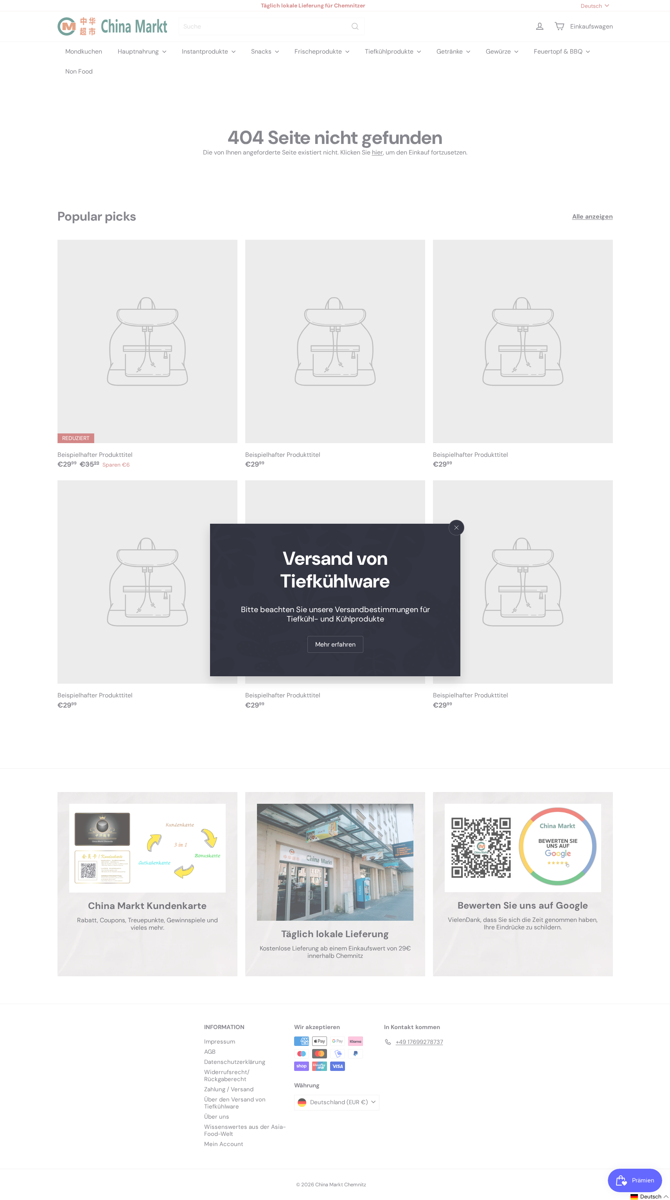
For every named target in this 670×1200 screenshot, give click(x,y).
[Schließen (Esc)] (456, 527)
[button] (650, 1196)
